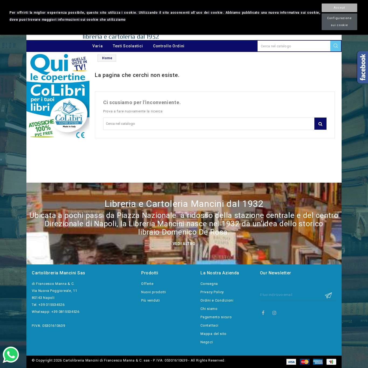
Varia (97, 46)
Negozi (206, 342)
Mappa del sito (213, 334)
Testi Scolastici (128, 46)
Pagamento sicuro (216, 317)
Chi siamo (208, 309)
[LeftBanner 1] (57, 96)
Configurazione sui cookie (339, 21)
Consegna (209, 284)
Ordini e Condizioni (216, 300)
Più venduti (150, 300)
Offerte (147, 284)
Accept (339, 7)
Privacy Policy (212, 292)
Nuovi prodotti (153, 292)
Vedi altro (184, 244)
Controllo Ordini (169, 46)
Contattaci (209, 325)
